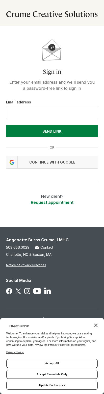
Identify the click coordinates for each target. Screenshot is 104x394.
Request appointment (52, 202)
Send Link (52, 131)
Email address (18, 102)
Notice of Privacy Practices (26, 265)
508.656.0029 (18, 247)
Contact (46, 247)
